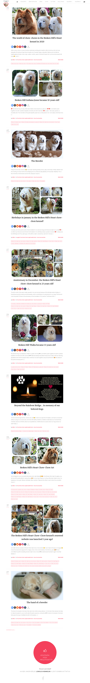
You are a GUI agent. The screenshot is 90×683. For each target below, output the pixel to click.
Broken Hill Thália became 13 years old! (37, 345)
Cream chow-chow (14, 63)
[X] (15, 46)
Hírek (40, 1)
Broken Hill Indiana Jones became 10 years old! (37, 100)
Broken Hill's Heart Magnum (53, 561)
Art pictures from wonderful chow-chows (18, 489)
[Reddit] (17, 46)
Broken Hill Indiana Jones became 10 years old (30, 122)
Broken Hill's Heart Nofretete (49, 494)
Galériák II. (78, 1)
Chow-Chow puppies (53, 622)
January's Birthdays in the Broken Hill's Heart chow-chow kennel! (23, 243)
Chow (46, 1)
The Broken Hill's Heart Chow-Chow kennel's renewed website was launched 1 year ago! (35, 565)
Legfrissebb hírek (29, 59)
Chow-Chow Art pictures (44, 496)
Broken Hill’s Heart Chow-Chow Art (37, 467)
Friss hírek (19, 59)
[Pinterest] (20, 46)
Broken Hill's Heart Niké (38, 494)
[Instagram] (22, 46)
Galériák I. (69, 1)
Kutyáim (53, 1)
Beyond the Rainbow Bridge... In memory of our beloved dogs (22, 431)
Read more (60, 59)
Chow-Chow (57, 122)
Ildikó (13, 59)
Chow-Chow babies (35, 622)
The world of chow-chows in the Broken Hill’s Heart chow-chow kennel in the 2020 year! (42, 63)
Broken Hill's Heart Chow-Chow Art (17, 491)
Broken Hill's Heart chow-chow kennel (47, 122)
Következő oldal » (10, 629)
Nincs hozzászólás (38, 59)
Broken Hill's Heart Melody (27, 494)
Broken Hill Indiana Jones (15, 122)
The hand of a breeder (37, 602)
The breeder (29, 624)
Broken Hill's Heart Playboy (43, 241)
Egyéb (18, 237)
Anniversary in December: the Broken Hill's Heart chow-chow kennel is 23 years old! (26, 303)
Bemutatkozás (33, 1)
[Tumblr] (25, 46)
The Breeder (37, 161)
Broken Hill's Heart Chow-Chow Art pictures (33, 491)
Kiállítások (61, 1)
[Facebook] (12, 46)
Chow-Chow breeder (44, 622)
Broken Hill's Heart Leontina (32, 241)
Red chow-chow (22, 63)
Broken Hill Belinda (31, 489)
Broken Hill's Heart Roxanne (28, 496)
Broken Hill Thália (46, 303)
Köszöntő (23, 1)
